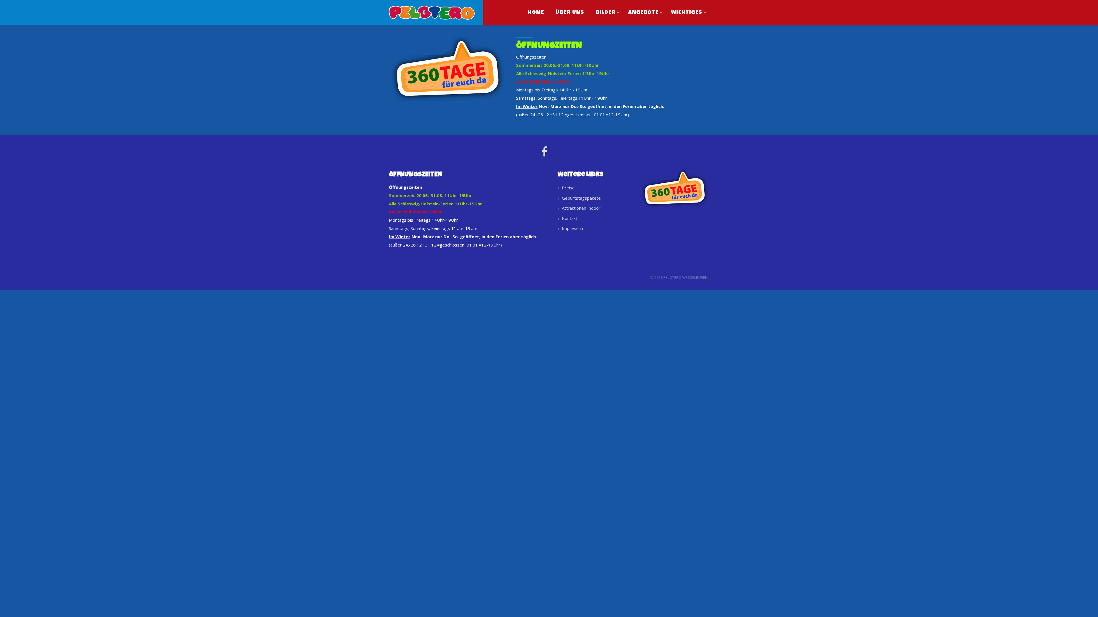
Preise (568, 188)
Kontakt (569, 218)
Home (536, 13)
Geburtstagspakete (581, 198)
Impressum (573, 228)
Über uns (570, 13)
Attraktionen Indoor (581, 208)
